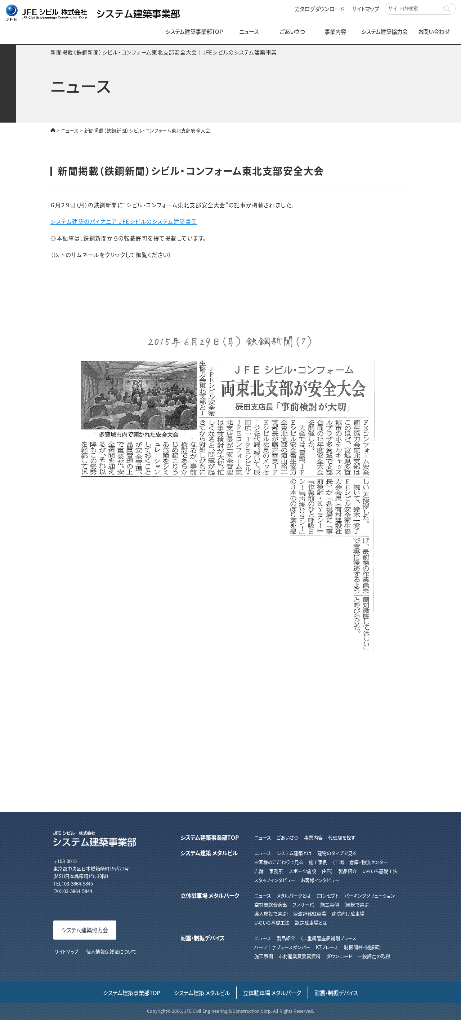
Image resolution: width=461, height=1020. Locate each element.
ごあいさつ (292, 31)
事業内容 (335, 31)
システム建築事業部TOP (194, 31)
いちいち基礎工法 (380, 870)
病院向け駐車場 (348, 913)
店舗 (259, 870)
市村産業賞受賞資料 (299, 956)
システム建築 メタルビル (209, 853)
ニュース (249, 31)
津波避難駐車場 (309, 913)
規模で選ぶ (357, 904)
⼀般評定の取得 (374, 956)
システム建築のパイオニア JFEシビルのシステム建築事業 (123, 221)
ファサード (302, 904)
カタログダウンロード (319, 9)
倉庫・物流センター (368, 861)
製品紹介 (347, 870)
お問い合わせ (433, 31)
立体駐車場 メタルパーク (209, 895)
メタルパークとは (294, 895)
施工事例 (318, 861)
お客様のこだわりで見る (278, 861)
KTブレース (327, 947)
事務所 (276, 870)
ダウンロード (339, 956)
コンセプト (328, 895)
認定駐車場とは (311, 922)
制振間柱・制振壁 (361, 947)
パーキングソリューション (369, 895)
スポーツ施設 (302, 870)
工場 (339, 861)
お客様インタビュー (320, 880)
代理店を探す (341, 837)
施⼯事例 (263, 956)
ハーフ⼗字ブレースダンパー (282, 947)
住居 (326, 870)
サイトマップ (365, 9)
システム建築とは (294, 852)
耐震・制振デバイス (202, 938)
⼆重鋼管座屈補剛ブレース (329, 938)
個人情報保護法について (111, 951)
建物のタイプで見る (337, 852)
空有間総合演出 (270, 904)
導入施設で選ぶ (270, 913)
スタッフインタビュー (274, 880)
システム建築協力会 (384, 31)
